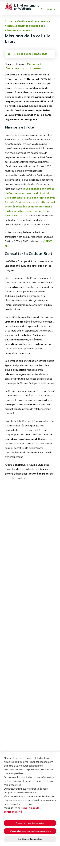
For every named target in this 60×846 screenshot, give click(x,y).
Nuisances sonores (18, 30)
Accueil (9, 21)
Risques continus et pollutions (26, 25)
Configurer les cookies (30, 839)
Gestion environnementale (33, 21)
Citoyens (46, 9)
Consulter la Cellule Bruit (27, 68)
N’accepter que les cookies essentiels (30, 831)
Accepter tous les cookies (30, 823)
